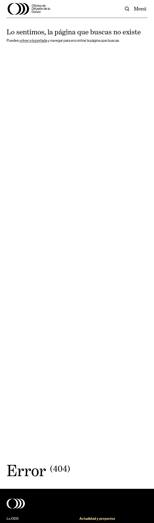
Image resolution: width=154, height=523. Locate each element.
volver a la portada (33, 40)
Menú (140, 9)
